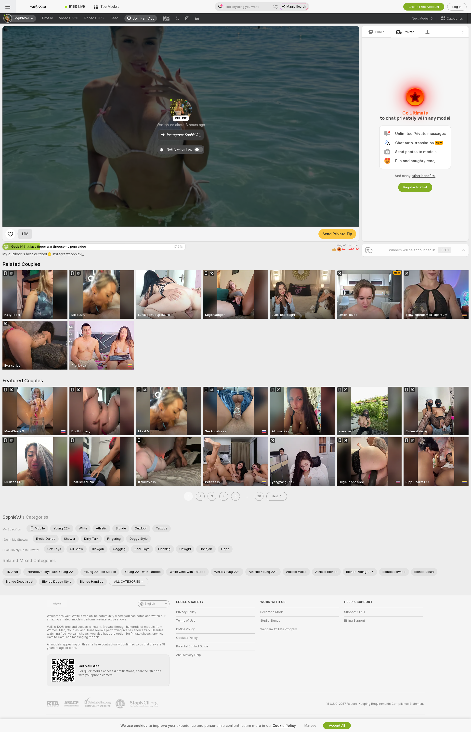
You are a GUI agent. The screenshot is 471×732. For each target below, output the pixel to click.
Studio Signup (270, 620)
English (150, 603)
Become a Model (272, 612)
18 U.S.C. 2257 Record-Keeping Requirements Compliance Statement (375, 704)
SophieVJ (11, 517)
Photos (94, 18)
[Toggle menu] (8, 6)
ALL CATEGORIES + (128, 581)
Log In (456, 7)
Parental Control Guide (192, 646)
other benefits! (423, 176)
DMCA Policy (185, 629)
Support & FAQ (354, 612)
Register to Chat (415, 187)
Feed (114, 18)
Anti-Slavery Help (188, 655)
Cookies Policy (187, 638)
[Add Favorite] (10, 234)
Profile (47, 18)
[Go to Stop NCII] (144, 704)
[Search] (275, 6)
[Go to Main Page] (38, 6)
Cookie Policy (284, 726)
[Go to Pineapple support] (121, 703)
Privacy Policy (186, 612)
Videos (68, 18)
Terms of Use (185, 620)
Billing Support (354, 620)
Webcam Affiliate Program (278, 629)
